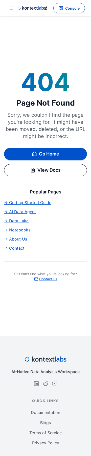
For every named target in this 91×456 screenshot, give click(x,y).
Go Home (49, 153)
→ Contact (14, 248)
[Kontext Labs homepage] (31, 8)
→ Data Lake (16, 220)
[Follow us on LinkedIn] (36, 383)
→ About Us (15, 239)
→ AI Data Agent (20, 211)
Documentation (45, 412)
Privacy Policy (45, 442)
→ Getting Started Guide (27, 202)
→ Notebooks (17, 229)
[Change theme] (46, 8)
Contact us (48, 279)
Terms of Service (45, 432)
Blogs (45, 422)
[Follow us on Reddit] (45, 383)
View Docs (49, 170)
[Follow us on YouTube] (54, 383)
